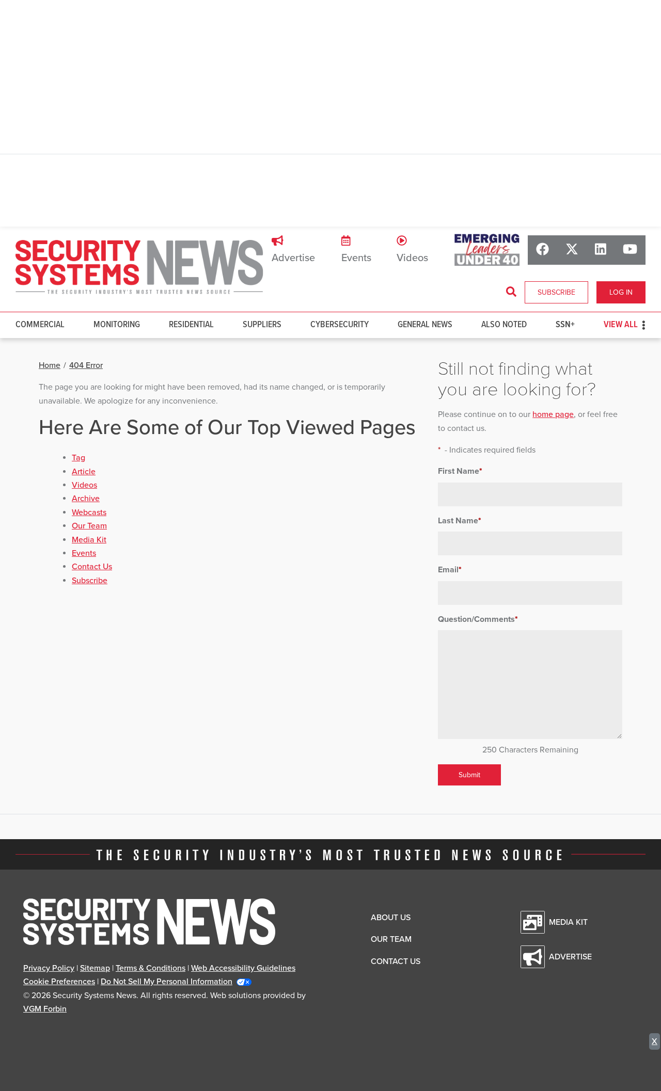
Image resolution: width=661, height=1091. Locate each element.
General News (425, 325)
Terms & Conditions (150, 968)
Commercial (40, 325)
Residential (191, 325)
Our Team (89, 526)
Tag (78, 458)
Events (356, 258)
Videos (412, 258)
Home (49, 365)
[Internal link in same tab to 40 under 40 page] (487, 249)
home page (553, 414)
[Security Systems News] (139, 267)
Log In (621, 292)
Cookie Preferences (59, 981)
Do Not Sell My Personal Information (166, 981)
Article (84, 472)
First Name (460, 471)
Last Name (459, 521)
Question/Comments (478, 619)
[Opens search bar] (511, 292)
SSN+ (565, 325)
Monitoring (116, 325)
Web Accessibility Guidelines (243, 968)
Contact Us (92, 566)
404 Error (86, 365)
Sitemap (95, 968)
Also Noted (504, 325)
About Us (391, 917)
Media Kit (89, 540)
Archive (86, 498)
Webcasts (89, 512)
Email (450, 570)
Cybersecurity (339, 325)
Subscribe (556, 292)
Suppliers (262, 325)
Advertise (293, 258)
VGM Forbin (45, 1009)
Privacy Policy (48, 968)
